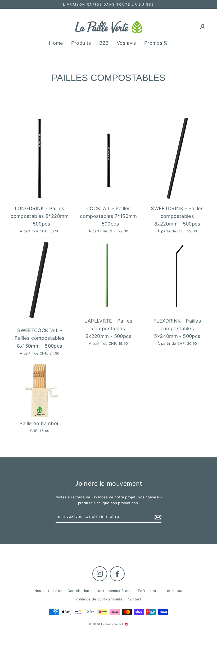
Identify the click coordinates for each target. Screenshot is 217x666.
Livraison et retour (166, 591)
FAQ (141, 591)
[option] (40, 280)
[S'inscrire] (157, 517)
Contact (135, 599)
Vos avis (126, 43)
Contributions (79, 591)
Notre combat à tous (115, 591)
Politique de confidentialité (99, 599)
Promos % (156, 43)
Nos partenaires (48, 591)
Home (56, 43)
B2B (104, 43)
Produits (81, 43)
